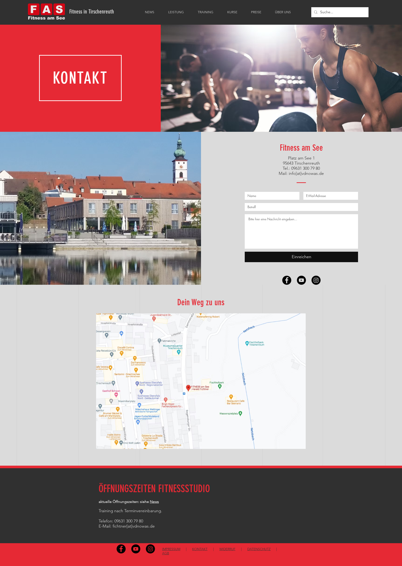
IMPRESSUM (171, 549)
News (154, 501)
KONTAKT (200, 549)
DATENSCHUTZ (259, 549)
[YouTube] (301, 280)
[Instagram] (316, 280)
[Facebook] (286, 280)
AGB (165, 553)
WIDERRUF (227, 549)
